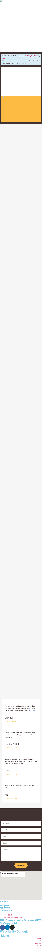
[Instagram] (12, 927)
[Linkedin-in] (7, 927)
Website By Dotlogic (14, 931)
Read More (32, 711)
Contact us (36, 61)
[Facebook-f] (2, 927)
